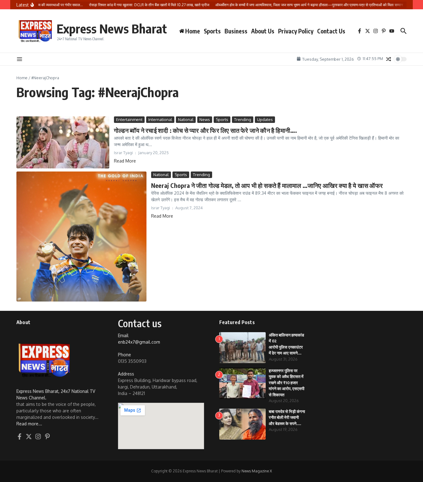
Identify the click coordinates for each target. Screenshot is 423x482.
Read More (125, 160)
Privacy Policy (295, 31)
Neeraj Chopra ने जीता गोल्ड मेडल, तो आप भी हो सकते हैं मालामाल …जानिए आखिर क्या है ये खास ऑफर (267, 185)
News (204, 119)
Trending (242, 119)
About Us (262, 31)
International (160, 119)
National (186, 119)
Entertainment (129, 119)
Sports (212, 31)
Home (22, 77)
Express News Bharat (112, 28)
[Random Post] (388, 59)
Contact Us (331, 31)
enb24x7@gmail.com (139, 342)
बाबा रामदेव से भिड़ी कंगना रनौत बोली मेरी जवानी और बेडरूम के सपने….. (287, 417)
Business (236, 31)
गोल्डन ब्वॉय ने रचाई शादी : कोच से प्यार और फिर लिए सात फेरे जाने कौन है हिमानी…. (205, 130)
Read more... (29, 423)
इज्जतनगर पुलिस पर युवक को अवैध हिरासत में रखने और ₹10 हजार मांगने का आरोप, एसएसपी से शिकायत (286, 382)
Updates (265, 119)
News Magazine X (257, 471)
